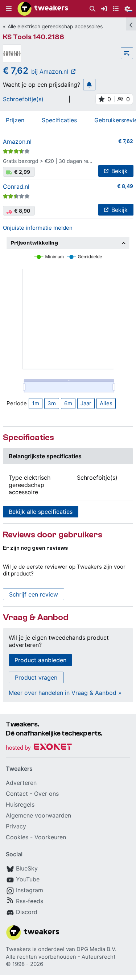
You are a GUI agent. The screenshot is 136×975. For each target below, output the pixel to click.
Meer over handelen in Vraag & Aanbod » (65, 692)
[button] (9, 8)
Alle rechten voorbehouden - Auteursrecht (60, 956)
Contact (17, 793)
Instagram (29, 890)
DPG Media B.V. (96, 949)
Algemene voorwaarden (38, 815)
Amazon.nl (17, 141)
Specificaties (59, 120)
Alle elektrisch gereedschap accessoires (55, 26)
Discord (26, 911)
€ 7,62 (125, 141)
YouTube (28, 879)
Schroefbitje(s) (23, 99)
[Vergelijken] (127, 53)
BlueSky (27, 868)
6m (68, 403)
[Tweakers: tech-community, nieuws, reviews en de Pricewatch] (43, 8)
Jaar (86, 403)
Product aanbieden (40, 660)
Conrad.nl (16, 186)
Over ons (46, 793)
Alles (106, 403)
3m (52, 403)
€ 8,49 (125, 186)
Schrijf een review (33, 594)
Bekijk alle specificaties (41, 511)
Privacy (16, 826)
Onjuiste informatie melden (38, 227)
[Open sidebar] (131, 23)
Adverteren (21, 782)
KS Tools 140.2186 (33, 37)
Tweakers (18, 949)
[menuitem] (92, 8)
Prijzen (15, 120)
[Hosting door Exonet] (39, 748)
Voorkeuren (50, 837)
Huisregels (20, 804)
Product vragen (36, 677)
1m (35, 403)
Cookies (17, 837)
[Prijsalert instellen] (89, 84)
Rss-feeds (29, 901)
